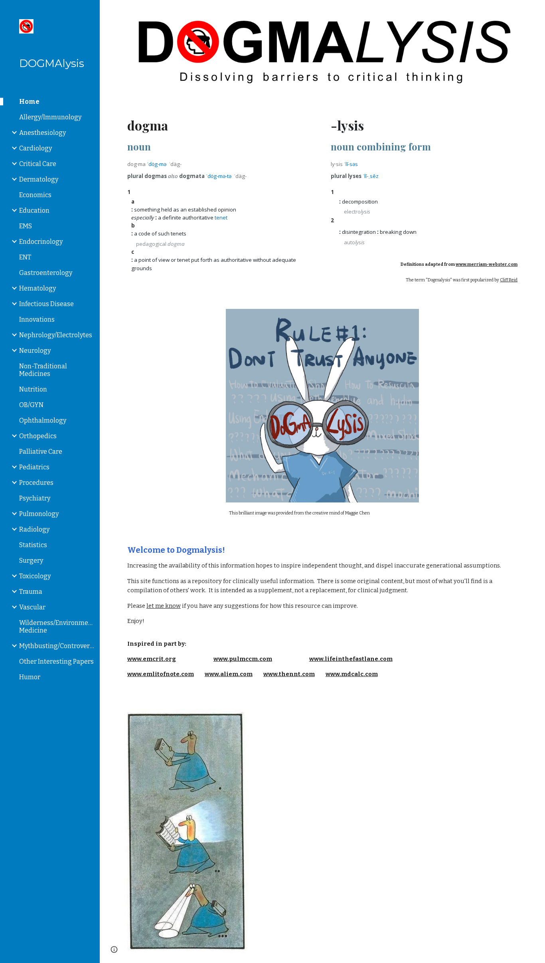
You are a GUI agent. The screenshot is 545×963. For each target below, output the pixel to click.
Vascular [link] (32, 607)
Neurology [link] (35, 350)
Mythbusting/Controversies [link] (57, 646)
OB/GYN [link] (31, 405)
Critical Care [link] (37, 164)
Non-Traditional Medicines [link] (43, 370)
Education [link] (34, 210)
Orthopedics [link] (38, 436)
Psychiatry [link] (34, 498)
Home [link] (29, 101)
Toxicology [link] (35, 576)
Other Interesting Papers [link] (56, 661)
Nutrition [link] (33, 389)
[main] (221, 192)
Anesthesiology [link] (42, 132)
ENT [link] (25, 257)
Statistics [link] (33, 545)
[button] (535, 11)
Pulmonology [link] (39, 514)
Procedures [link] (36, 482)
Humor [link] (29, 677)
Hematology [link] (37, 288)
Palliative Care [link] (40, 451)
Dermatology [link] (38, 179)
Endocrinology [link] (41, 241)
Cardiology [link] (35, 148)
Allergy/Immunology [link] (50, 117)
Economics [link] (35, 195)
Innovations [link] (37, 319)
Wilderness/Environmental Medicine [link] (57, 626)
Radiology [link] (34, 529)
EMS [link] (25, 226)
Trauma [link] (30, 591)
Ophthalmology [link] (42, 420)
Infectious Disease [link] (46, 304)
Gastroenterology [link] (45, 273)
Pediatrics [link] (34, 467)
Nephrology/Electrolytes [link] (55, 335)
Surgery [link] (31, 560)
